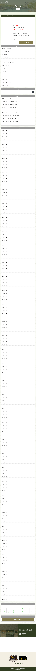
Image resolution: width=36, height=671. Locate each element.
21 (13, 611)
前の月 (15, 606)
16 (22, 610)
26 (4, 612)
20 (8, 611)
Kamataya (13, 658)
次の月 (20, 606)
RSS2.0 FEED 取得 (18, 619)
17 (27, 610)
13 (8, 610)
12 (4, 610)
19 (4, 611)
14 (13, 610)
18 (31, 610)
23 (22, 611)
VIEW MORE (25, 42)
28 (13, 612)
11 (31, 609)
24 (27, 611)
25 (31, 611)
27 (8, 612)
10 (27, 609)
